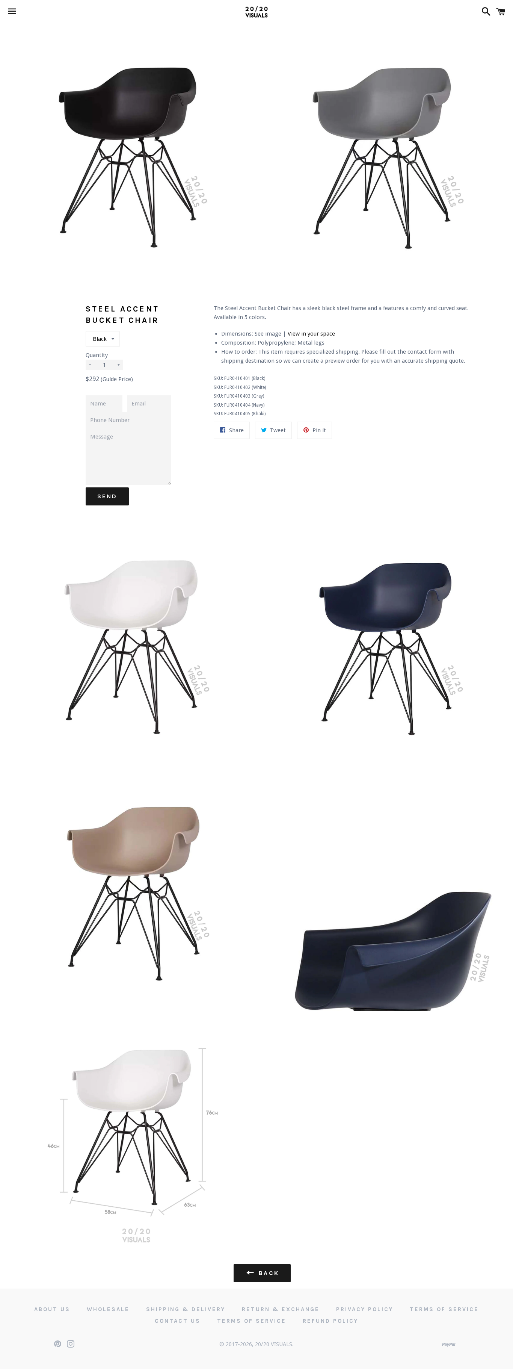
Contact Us (178, 1321)
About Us (52, 1309)
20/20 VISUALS (273, 1344)
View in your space (311, 333)
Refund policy (330, 1321)
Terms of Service (444, 1309)
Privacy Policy (364, 1309)
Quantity (97, 355)
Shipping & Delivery (185, 1309)
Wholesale (108, 1309)
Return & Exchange (281, 1309)
